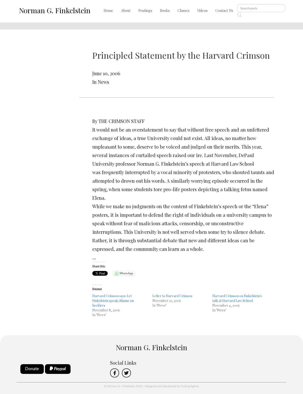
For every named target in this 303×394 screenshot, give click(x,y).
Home (108, 10)
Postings (145, 10)
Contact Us (224, 10)
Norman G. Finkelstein (54, 10)
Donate (32, 369)
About (126, 10)
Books (165, 10)
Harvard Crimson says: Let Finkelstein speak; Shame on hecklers (113, 301)
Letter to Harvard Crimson (172, 296)
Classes (184, 10)
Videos (202, 10)
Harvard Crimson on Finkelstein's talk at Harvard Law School (237, 298)
